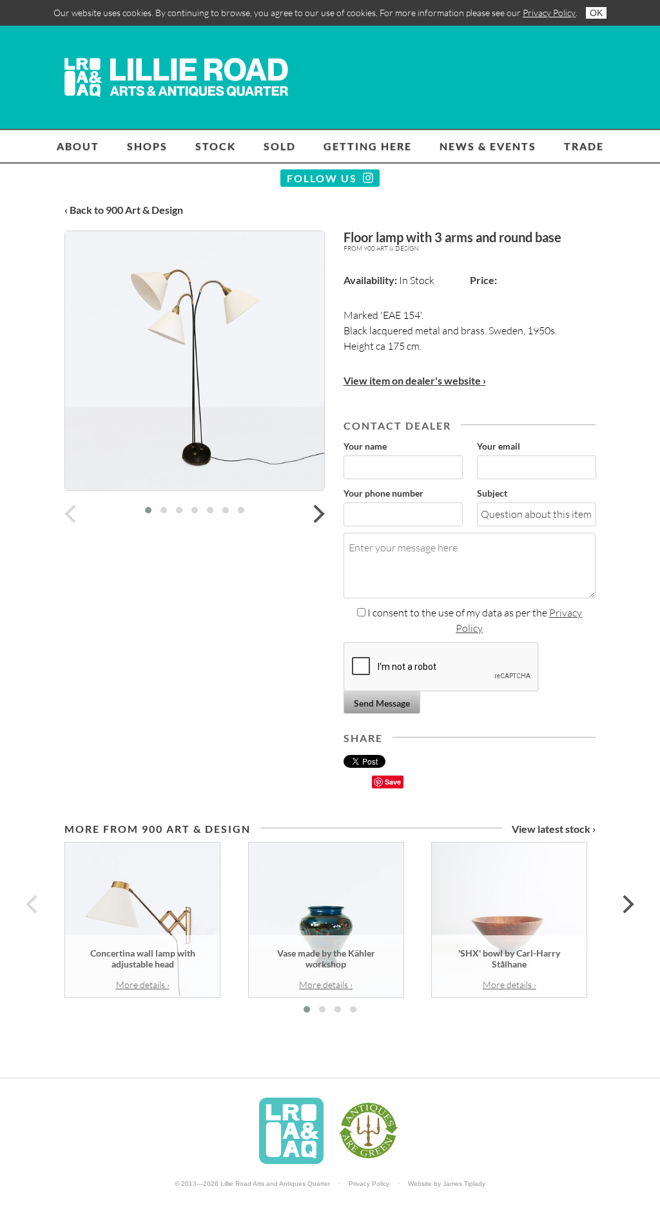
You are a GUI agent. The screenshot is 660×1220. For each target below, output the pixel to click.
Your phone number (383, 493)
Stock (215, 146)
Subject (492, 493)
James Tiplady (464, 1183)
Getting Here (368, 146)
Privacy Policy (549, 12)
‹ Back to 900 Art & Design (123, 210)
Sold (280, 146)
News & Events (488, 146)
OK (596, 13)
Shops (147, 146)
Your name (365, 446)
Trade (584, 146)
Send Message (382, 703)
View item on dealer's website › (415, 380)
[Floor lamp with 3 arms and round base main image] (194, 361)
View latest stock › (554, 829)
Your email (498, 446)
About (78, 146)
